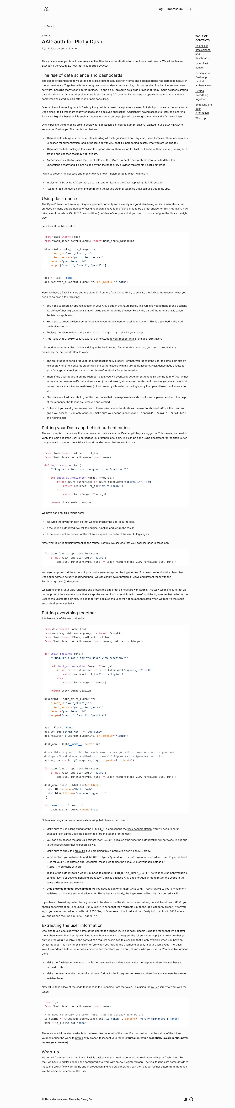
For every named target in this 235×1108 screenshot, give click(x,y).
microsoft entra (58, 48)
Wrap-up (200, 118)
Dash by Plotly (90, 107)
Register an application (60, 315)
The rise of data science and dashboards (203, 52)
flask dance (127, 208)
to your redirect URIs (122, 338)
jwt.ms (79, 1038)
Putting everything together (201, 95)
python (74, 48)
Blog (160, 9)
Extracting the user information (203, 108)
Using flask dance (202, 65)
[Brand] (46, 9)
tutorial (80, 310)
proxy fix (80, 850)
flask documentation (139, 829)
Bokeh (147, 107)
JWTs (178, 376)
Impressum (175, 9)
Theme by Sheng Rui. (81, 1099)
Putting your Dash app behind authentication (203, 79)
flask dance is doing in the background (93, 347)
